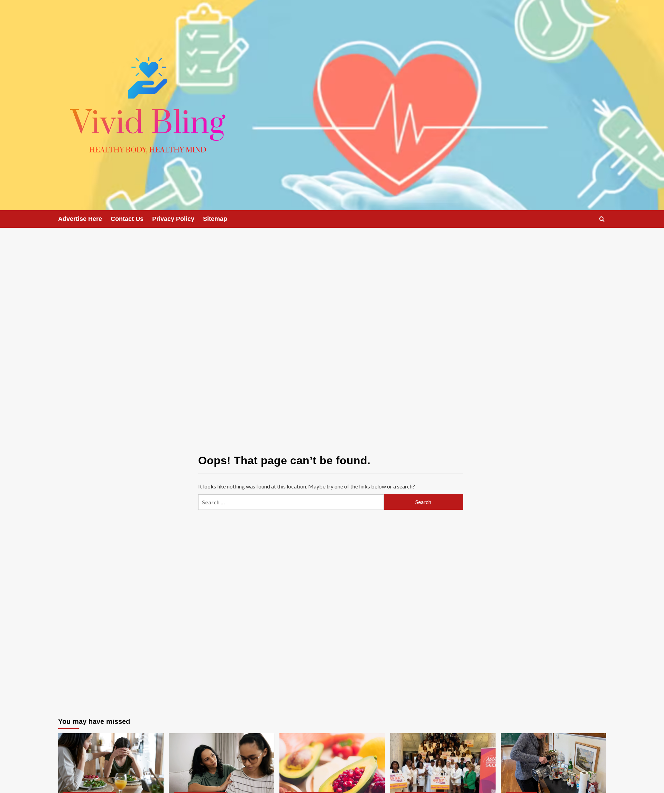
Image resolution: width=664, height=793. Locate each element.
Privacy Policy (173, 218)
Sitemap (215, 218)
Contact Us (127, 218)
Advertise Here (80, 218)
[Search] (602, 219)
